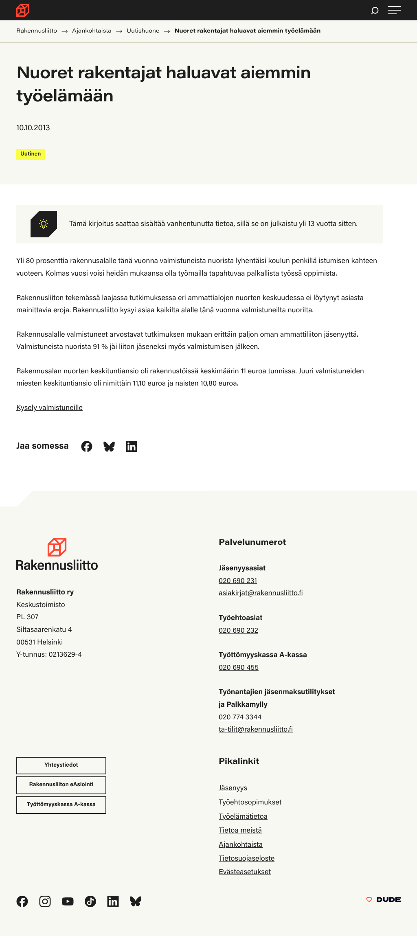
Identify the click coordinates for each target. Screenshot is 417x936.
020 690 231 (238, 581)
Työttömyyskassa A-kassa (61, 805)
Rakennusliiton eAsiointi (61, 785)
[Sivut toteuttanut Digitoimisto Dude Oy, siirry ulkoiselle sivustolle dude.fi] (383, 901)
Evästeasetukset (245, 872)
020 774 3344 (240, 717)
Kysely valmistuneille (49, 408)
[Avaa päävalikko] (394, 10)
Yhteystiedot (61, 765)
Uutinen (30, 154)
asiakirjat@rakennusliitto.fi (261, 593)
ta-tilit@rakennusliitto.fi (256, 730)
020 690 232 (238, 631)
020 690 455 (239, 668)
